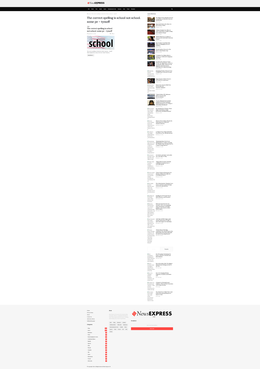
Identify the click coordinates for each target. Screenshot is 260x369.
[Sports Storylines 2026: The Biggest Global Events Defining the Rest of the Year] (151, 267)
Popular (166, 249)
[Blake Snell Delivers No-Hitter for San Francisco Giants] (151, 26)
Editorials (90, 360)
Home (89, 13)
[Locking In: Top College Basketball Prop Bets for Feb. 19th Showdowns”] (151, 135)
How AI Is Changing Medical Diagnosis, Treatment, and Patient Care (163, 274)
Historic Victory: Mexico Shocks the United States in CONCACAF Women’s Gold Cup (164, 122)
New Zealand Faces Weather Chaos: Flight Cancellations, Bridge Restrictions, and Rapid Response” (164, 110)
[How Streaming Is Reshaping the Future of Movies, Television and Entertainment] (151, 257)
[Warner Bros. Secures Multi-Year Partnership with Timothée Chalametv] (151, 88)
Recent (153, 249)
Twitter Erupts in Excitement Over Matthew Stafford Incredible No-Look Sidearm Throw (164, 174)
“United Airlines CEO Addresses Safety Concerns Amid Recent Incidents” (163, 96)
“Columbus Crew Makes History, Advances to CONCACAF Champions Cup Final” (164, 57)
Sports (105, 9)
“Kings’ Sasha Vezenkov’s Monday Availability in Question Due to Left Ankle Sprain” (163, 163)
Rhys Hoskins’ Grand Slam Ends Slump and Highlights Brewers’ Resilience (163, 44)
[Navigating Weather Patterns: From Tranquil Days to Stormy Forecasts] (151, 73)
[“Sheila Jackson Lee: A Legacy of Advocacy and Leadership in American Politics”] (151, 38)
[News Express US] (96, 3)
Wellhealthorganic (91, 321)
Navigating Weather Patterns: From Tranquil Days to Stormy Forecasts (164, 71)
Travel (128, 9)
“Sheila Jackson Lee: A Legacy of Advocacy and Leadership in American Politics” (164, 38)
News (89, 330)
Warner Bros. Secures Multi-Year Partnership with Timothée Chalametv (163, 86)
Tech (96, 9)
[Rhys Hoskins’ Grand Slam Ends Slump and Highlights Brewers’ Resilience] (151, 44)
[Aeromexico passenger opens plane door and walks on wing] (151, 157)
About (88, 314)
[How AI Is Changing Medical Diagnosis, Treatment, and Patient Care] (151, 276)
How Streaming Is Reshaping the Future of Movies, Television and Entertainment (163, 255)
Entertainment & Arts (112, 9)
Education (133, 9)
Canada (89, 350)
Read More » (90, 55)
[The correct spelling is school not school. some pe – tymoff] (100, 43)
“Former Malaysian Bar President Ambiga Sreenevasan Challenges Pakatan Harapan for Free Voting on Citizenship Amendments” (164, 102)
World (92, 9)
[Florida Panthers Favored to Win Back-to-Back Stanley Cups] (151, 51)
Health (100, 9)
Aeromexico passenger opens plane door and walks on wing (164, 155)
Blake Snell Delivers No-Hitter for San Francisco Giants (163, 24)
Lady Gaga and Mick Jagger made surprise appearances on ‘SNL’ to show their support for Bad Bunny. (164, 220)
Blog (88, 26)
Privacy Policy (90, 312)
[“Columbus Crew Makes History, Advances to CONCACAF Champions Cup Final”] (151, 57)
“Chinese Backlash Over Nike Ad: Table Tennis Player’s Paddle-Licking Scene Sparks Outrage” (164, 31)
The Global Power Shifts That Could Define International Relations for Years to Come (164, 293)
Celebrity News (91, 339)
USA (89, 9)
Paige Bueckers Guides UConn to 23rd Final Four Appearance (163, 79)
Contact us (89, 316)
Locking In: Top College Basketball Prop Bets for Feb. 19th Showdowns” (164, 132)
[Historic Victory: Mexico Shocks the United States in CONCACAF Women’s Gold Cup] (151, 125)
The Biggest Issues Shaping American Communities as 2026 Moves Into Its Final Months (164, 19)
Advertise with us (91, 318)
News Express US (107, 366)
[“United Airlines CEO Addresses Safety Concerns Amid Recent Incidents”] (151, 96)
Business (119, 9)
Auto (124, 9)
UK (88, 352)
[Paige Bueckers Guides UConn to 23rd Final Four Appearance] (151, 80)
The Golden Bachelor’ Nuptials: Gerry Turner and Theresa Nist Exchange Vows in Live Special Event (164, 185)
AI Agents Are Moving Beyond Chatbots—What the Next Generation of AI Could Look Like (164, 284)
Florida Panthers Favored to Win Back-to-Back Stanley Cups (163, 50)
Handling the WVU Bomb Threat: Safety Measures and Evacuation (163, 196)
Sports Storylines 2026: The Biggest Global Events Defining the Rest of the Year (164, 265)
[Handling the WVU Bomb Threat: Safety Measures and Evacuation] (151, 198)
